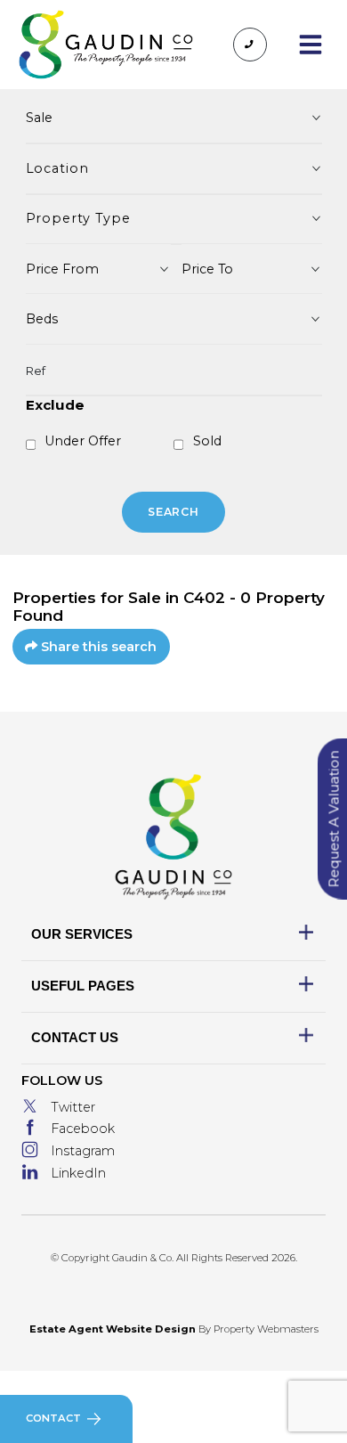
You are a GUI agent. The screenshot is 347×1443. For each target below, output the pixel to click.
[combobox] (99, 269)
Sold (207, 441)
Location (58, 168)
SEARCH (174, 511)
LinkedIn (78, 1173)
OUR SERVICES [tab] (82, 934)
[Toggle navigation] (310, 44)
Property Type (78, 218)
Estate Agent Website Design (112, 1329)
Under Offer (82, 441)
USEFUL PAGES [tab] (82, 985)
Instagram (83, 1151)
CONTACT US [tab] (74, 1037)
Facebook (83, 1129)
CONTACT (53, 1418)
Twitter (73, 1107)
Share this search (97, 647)
